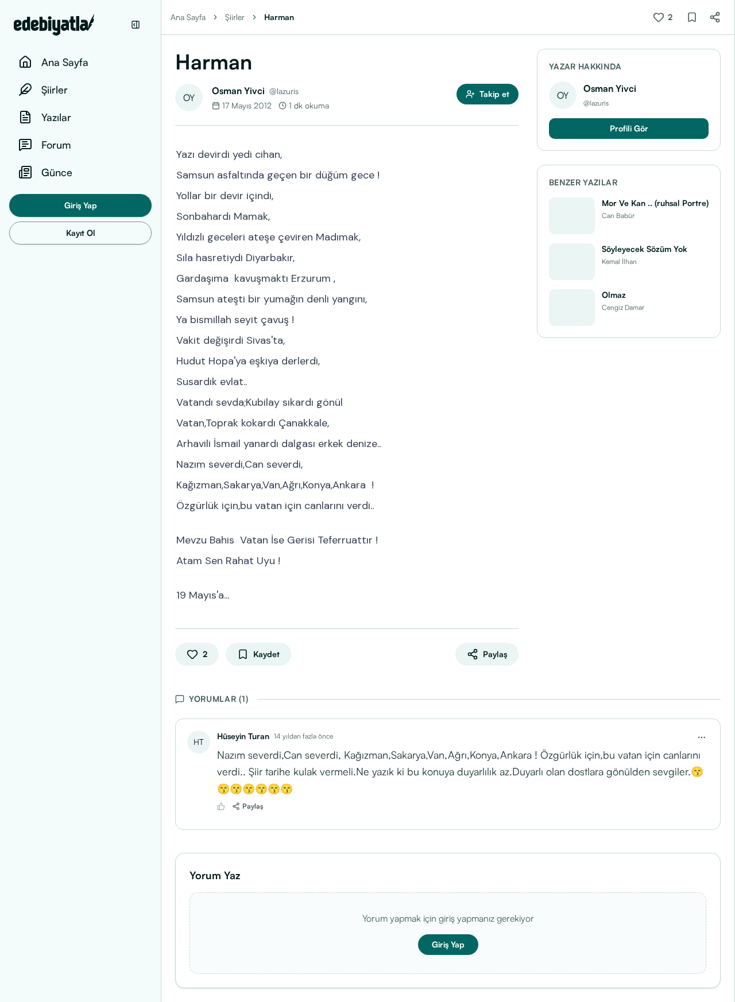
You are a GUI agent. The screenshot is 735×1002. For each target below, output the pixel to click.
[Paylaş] (715, 17)
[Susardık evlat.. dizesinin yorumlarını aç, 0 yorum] (510, 380)
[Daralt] (135, 24)
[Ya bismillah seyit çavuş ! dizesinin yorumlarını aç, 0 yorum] (510, 318)
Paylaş (253, 806)
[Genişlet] (160, 501)
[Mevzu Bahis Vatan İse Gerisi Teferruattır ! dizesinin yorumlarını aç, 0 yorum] (510, 539)
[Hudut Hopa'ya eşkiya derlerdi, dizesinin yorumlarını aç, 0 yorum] (510, 360)
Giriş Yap (80, 205)
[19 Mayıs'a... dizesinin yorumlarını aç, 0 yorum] (510, 594)
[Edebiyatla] (69, 25)
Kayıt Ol (80, 233)
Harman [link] (279, 17)
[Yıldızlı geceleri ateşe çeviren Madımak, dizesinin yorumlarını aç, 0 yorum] (510, 236)
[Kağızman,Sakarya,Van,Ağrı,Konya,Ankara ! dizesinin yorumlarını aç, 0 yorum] (510, 484)
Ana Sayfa (188, 17)
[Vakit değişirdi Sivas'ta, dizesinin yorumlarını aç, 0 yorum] (510, 339)
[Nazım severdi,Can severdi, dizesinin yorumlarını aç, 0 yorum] (510, 463)
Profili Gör (629, 128)
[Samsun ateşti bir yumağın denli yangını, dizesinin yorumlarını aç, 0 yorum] (510, 298)
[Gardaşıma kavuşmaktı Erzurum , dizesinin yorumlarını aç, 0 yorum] (510, 277)
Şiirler (235, 17)
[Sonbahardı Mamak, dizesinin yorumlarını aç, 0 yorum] (510, 215)
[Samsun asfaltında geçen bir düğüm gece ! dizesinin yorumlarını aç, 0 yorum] (510, 174)
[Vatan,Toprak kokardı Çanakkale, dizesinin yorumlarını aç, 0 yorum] (510, 422)
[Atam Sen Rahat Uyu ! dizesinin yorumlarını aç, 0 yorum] (510, 560)
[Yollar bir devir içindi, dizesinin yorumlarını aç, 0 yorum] (510, 195)
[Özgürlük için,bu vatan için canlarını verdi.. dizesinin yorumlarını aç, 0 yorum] (510, 504)
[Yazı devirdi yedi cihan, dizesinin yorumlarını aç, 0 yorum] (510, 153)
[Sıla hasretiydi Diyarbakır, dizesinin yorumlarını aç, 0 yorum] (510, 256)
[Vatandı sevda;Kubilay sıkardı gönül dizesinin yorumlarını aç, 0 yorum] (510, 401)
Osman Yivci (238, 90)
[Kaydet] (692, 17)
